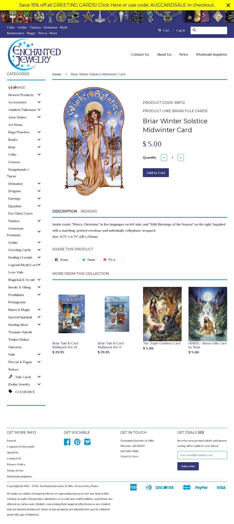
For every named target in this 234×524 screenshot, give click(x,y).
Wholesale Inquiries (211, 54)
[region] (117, 5)
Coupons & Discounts (21, 446)
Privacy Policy (16, 464)
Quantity (150, 157)
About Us (164, 54)
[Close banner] (228, 5)
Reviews (89, 211)
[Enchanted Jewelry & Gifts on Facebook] (67, 443)
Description (64, 211)
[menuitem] (26, 87)
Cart (165, 30)
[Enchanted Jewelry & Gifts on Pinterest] (77, 443)
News (183, 54)
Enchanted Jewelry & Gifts (56, 486)
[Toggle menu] (39, 94)
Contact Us (140, 54)
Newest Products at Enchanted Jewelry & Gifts (117, 16)
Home (56, 74)
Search (11, 440)
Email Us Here (129, 456)
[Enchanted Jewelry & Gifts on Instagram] (87, 443)
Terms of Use (15, 470)
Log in (180, 30)
